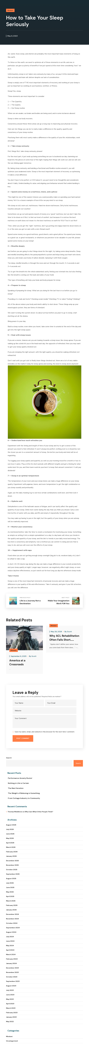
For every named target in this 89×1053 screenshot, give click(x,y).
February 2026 (11, 852)
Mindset (10, 10)
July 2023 (10, 990)
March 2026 (10, 847)
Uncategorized (12, 1041)
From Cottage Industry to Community (24, 798)
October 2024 (11, 923)
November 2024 (12, 919)
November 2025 (12, 865)
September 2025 (13, 874)
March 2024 (11, 954)
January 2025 (11, 910)
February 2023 (11, 1013)
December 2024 (12, 914)
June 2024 (10, 941)
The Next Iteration (15, 788)
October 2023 (11, 977)
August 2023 (11, 986)
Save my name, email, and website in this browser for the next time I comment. (45, 732)
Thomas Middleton (15, 812)
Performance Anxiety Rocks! (20, 778)
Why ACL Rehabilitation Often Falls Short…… (64, 637)
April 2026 (10, 843)
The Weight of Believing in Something (24, 793)
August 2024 (11, 932)
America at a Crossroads (17, 662)
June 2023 (10, 995)
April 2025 (10, 896)
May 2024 (10, 946)
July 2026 (10, 829)
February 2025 (11, 905)
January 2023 (11, 1017)
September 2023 (13, 981)
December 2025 (12, 861)
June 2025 (10, 887)
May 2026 (10, 838)
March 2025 (10, 901)
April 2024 (10, 950)
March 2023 (10, 1008)
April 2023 (10, 1004)
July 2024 (10, 937)
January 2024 (11, 963)
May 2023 (10, 999)
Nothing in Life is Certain (18, 783)
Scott (34, 656)
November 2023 (12, 972)
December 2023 (12, 968)
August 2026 (11, 825)
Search (9, 758)
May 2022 (10, 1021)
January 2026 (11, 856)
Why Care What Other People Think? (39, 812)
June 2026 (10, 834)
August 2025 (11, 878)
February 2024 (12, 959)
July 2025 (10, 883)
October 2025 (11, 870)
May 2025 (10, 892)
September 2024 (13, 928)
